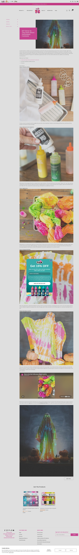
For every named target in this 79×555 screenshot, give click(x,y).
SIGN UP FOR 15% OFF (39, 283)
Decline (71, 550)
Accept (60, 550)
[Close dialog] (51, 260)
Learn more (11, 552)
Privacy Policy (47, 278)
